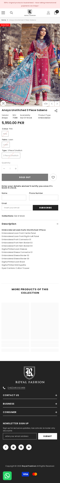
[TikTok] (21, 447)
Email (4, 203)
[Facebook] (5, 447)
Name (4, 193)
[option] (30, 65)
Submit (47, 436)
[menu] (3, 12)
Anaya (5, 118)
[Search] (11, 12)
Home (3, 20)
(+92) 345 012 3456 (16, 387)
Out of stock (19, 216)
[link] (15, 345)
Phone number (36, 193)
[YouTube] (29, 447)
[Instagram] (13, 447)
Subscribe (45, 207)
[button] (51, 103)
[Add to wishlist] (53, 177)
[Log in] (48, 12)
